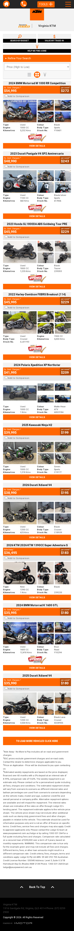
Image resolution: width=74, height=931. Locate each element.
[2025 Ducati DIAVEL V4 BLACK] (37, 513)
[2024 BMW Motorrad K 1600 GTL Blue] (37, 633)
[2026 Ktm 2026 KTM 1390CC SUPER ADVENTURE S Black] (37, 573)
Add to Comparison (18, 96)
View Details (37, 145)
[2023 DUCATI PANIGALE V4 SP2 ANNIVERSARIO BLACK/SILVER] (37, 181)
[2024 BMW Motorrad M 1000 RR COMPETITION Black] (37, 111)
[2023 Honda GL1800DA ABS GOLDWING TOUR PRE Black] (37, 252)
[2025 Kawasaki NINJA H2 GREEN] (37, 453)
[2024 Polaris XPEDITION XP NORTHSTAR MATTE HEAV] (37, 393)
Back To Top (37, 887)
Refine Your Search (18, 58)
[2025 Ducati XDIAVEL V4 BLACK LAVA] (37, 703)
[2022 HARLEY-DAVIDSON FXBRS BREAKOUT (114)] (37, 322)
